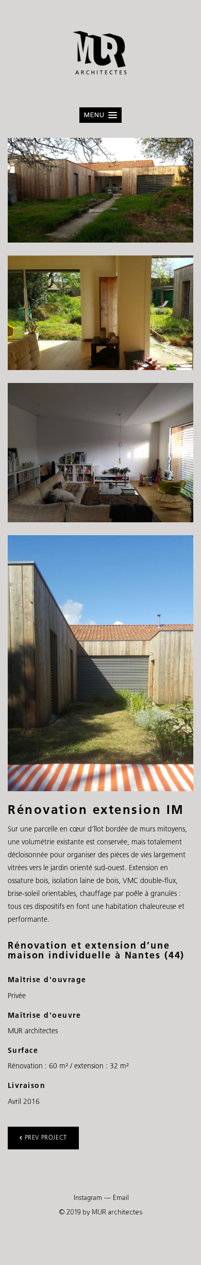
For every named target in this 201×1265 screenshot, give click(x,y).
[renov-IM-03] (100, 663)
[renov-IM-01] (100, 190)
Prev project (46, 1138)
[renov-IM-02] (100, 313)
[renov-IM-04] (100, 452)
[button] (100, 115)
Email (121, 1198)
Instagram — (92, 1198)
